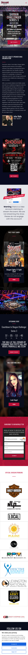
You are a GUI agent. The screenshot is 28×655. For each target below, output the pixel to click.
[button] (3, 286)
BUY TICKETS (14, 42)
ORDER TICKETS (14, 352)
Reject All (14, 652)
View (14, 279)
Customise (14, 648)
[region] (14, 642)
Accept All (14, 644)
